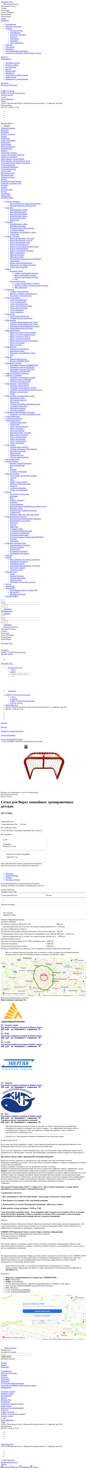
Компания (5, 1367)
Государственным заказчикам (16, 51)
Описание (9, 874)
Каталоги (13, 37)
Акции (3, 1365)
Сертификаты (10, 24)
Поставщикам (10, 67)
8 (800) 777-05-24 (7, 91)
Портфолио (9, 73)
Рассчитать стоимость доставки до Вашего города (21, 1027)
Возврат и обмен (11, 65)
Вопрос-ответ (10, 71)
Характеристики (11, 876)
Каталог (4, 1363)
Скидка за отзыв (16, 30)
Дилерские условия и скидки (16, 75)
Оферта (4, 1464)
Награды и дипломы (13, 26)
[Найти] (6, 606)
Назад (13, 670)
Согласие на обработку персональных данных (23, 53)
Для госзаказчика (16, 43)
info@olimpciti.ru (7, 99)
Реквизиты (14, 41)
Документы (14, 39)
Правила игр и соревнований (16, 79)
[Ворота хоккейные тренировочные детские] (44, 764)
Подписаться (6, 1357)
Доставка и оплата (12, 63)
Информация (6, 1387)
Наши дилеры (10, 77)
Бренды (8, 69)
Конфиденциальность (9, 1462)
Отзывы (8, 28)
